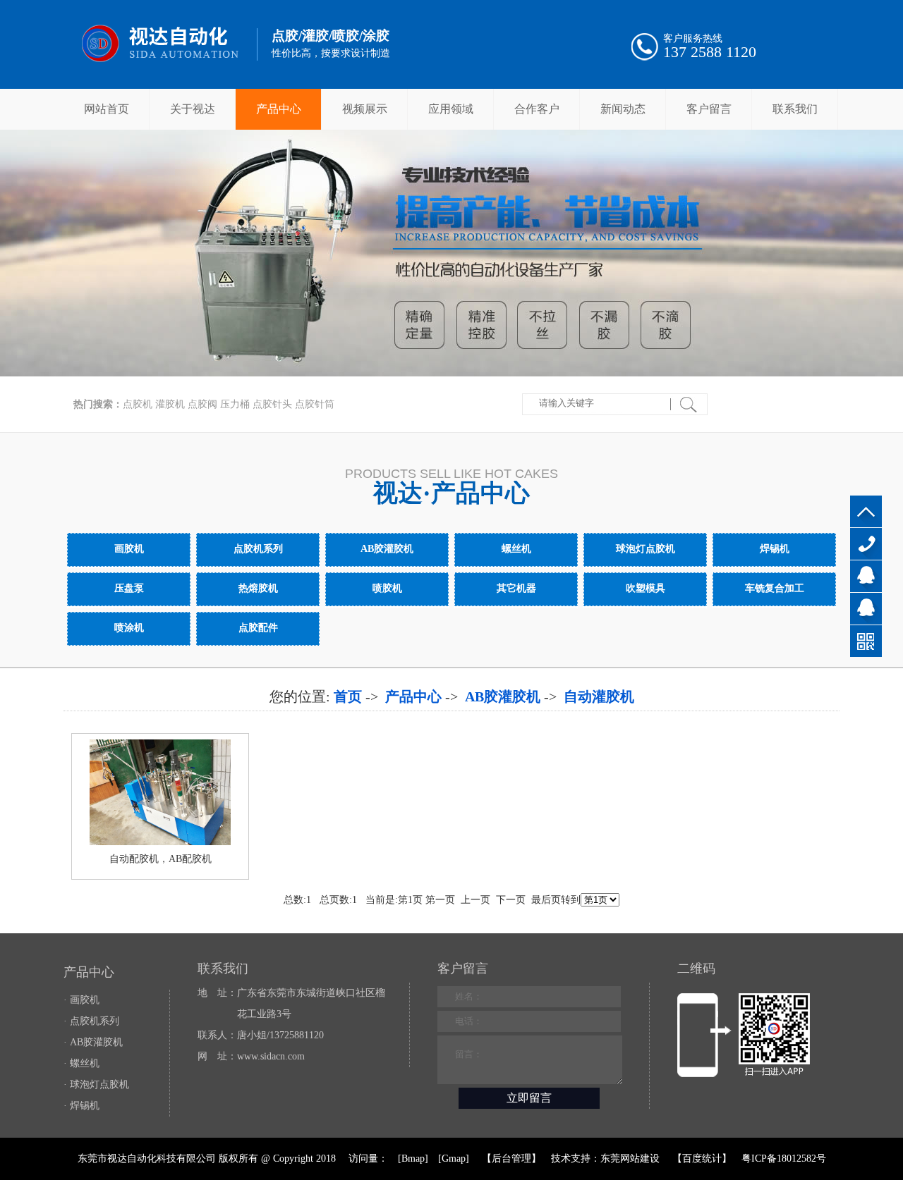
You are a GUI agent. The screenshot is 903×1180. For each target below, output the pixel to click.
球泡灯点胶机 (645, 548)
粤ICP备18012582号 (783, 1158)
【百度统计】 (702, 1158)
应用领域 (450, 109)
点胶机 (137, 404)
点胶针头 (272, 404)
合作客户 (536, 109)
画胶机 (129, 548)
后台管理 (511, 1158)
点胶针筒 (314, 404)
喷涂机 (129, 627)
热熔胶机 (258, 588)
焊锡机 (774, 548)
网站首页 (106, 109)
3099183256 (866, 609)
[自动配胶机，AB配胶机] (160, 842)
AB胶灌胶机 (387, 548)
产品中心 (278, 109)
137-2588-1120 (866, 544)
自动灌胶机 (599, 696)
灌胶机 (170, 404)
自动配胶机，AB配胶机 (160, 859)
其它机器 (516, 588)
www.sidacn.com (271, 1056)
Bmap (413, 1158)
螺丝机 (516, 548)
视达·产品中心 (451, 493)
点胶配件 (258, 627)
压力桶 (235, 404)
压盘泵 (129, 588)
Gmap (454, 1158)
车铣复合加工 (774, 588)
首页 (348, 696)
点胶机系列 (258, 548)
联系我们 (795, 109)
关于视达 (192, 109)
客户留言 (709, 109)
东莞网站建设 (630, 1158)
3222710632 (866, 576)
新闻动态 (623, 109)
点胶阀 (202, 404)
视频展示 (364, 109)
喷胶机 (387, 588)
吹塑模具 (645, 588)
